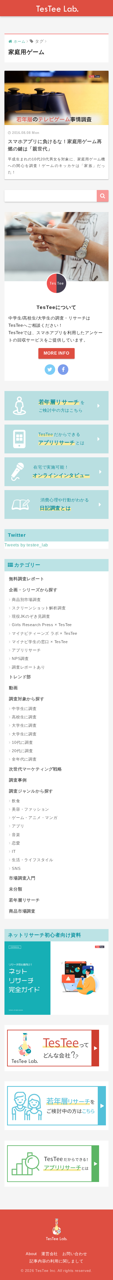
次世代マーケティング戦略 (35, 769)
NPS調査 (20, 658)
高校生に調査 (24, 717)
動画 (13, 688)
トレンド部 (20, 677)
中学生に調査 (24, 708)
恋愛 (16, 843)
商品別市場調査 (26, 599)
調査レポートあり (28, 667)
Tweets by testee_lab (26, 545)
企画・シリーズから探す (33, 590)
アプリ (18, 826)
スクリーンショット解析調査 (39, 608)
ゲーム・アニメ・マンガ (35, 817)
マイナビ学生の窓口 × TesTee (40, 641)
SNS (16, 868)
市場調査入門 (22, 878)
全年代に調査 (24, 759)
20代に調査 (22, 751)
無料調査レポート (26, 579)
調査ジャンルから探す (31, 791)
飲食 (16, 801)
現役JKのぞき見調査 (31, 616)
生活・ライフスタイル (32, 860)
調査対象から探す (26, 699)
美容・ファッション (30, 809)
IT (14, 851)
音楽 (16, 834)
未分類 (15, 889)
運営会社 (49, 1254)
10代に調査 (22, 742)
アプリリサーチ (26, 650)
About (31, 1254)
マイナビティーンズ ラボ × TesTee (44, 633)
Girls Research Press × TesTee (42, 624)
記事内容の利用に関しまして (56, 1261)
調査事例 (18, 780)
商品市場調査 (22, 911)
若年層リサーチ (24, 900)
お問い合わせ (74, 1254)
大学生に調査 (24, 725)
